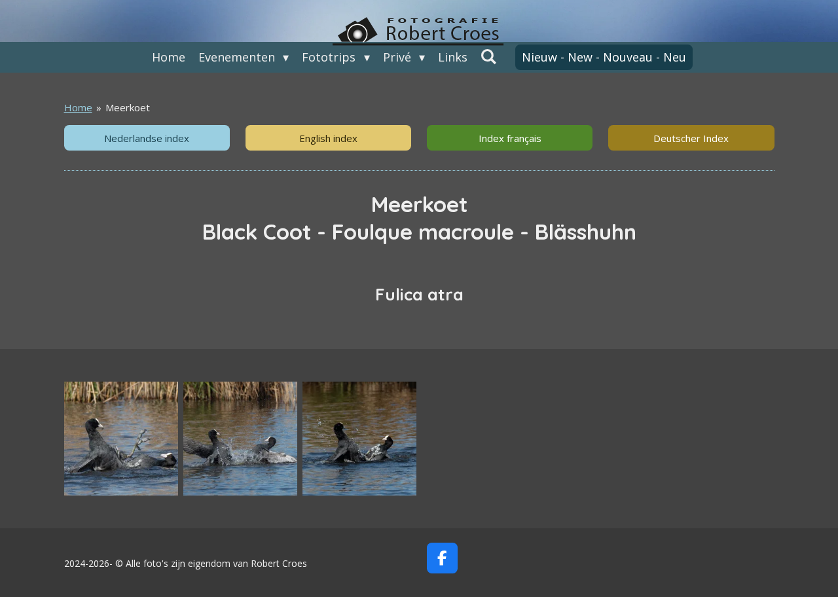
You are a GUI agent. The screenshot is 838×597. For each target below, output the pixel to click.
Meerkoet (127, 107)
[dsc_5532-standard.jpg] (240, 438)
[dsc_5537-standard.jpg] (359, 438)
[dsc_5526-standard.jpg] (121, 438)
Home (78, 107)
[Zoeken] (488, 56)
